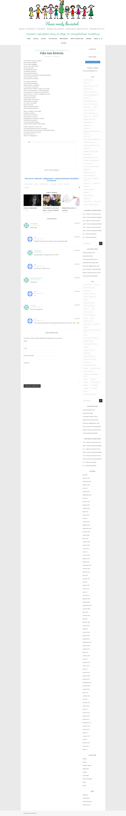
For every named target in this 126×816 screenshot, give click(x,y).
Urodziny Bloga (89, 189)
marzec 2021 (86, 588)
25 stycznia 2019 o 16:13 (35, 279)
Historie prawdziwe (29, 184)
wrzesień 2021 (86, 568)
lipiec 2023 (85, 511)
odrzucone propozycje (91, 145)
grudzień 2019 (86, 635)
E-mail (25, 348)
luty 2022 (85, 552)
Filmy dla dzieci (89, 110)
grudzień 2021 (86, 558)
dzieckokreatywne (90, 101)
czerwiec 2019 (86, 655)
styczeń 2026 (86, 478)
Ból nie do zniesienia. (30, 208)
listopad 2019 (86, 639)
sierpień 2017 (86, 729)
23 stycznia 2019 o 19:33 (35, 225)
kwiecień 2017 (86, 742)
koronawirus (89, 122)
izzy (27, 187)
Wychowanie (66, 184)
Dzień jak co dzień (90, 104)
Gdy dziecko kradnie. (88, 256)
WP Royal (34, 813)
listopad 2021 (86, 562)
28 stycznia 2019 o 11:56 (39, 293)
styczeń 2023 (86, 521)
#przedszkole (89, 79)
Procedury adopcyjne (91, 160)
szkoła (87, 183)
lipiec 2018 (85, 692)
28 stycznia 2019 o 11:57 (39, 320)
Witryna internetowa (29, 355)
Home (28, 38)
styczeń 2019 (86, 672)
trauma (87, 186)
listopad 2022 (86, 525)
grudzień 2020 (86, 598)
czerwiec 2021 (86, 578)
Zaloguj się (85, 794)
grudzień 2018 (86, 675)
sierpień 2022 (86, 535)
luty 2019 (85, 669)
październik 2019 (87, 642)
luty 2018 (85, 709)
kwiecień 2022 (86, 545)
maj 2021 (85, 582)
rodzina (87, 169)
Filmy (95, 107)
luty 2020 (85, 629)
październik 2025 (87, 481)
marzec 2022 (86, 548)
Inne (95, 116)
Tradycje (96, 183)
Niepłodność (64, 38)
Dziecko (43, 38)
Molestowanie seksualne (92, 139)
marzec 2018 (86, 706)
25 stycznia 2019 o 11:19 (39, 252)
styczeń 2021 (86, 595)
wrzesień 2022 (86, 531)
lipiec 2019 (85, 652)
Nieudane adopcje (90, 142)
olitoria (32, 305)
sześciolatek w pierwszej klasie (91, 179)
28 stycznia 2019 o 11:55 (39, 266)
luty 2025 (85, 488)
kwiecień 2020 (86, 622)
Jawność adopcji (90, 119)
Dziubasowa (34, 223)
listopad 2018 (86, 679)
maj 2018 (85, 699)
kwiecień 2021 (86, 585)
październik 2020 (87, 605)
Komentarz (26, 362)
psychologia (88, 163)
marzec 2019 (86, 665)
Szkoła (84, 782)
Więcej (96, 38)
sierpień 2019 (86, 649)
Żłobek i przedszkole (91, 204)
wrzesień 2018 (86, 686)
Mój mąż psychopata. (91, 234)
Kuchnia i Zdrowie (87, 765)
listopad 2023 (86, 505)
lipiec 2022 (85, 538)
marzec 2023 (86, 515)
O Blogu (63, 43)
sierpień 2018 (86, 689)
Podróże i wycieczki (91, 151)
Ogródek (87, 148)
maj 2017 (85, 739)
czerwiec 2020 (86, 615)
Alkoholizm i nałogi (90, 92)
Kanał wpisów (86, 798)
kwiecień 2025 (86, 485)
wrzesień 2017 (86, 726)
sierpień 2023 (86, 508)
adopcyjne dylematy (91, 86)
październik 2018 (87, 682)
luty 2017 (85, 749)
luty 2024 (85, 498)
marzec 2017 (86, 746)
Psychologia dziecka (44, 184)
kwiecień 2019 (86, 662)
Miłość (36, 184)
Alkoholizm (88, 88)
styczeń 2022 (86, 555)
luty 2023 (85, 518)
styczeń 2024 (86, 501)
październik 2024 (87, 495)
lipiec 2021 (85, 575)
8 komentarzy (56, 56)
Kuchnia (87, 128)
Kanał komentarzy (87, 801)
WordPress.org (86, 805)
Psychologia (53, 38)
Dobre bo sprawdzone (91, 95)
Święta (60, 184)
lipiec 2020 (85, 612)
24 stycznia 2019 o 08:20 (39, 238)
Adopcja (35, 38)
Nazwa (25, 341)
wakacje (87, 192)
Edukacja (87, 107)
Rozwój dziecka (53, 184)
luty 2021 (85, 592)
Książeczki (88, 125)
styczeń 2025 (86, 491)
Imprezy (87, 116)
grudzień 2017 (86, 716)
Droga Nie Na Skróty (36, 278)
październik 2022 (87, 528)
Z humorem (88, 201)
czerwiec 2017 (86, 736)
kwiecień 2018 (86, 702)
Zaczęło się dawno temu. (89, 252)
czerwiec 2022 (86, 541)
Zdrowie (88, 38)
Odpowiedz (77, 223)
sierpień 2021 (86, 572)
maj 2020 (85, 619)
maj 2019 (85, 659)
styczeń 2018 (86, 712)
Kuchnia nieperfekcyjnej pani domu (92, 132)
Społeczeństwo (89, 175)
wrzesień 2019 (86, 645)
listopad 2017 (86, 719)
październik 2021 (87, 565)
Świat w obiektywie (77, 38)
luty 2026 (85, 475)
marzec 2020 (86, 625)
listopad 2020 (86, 602)
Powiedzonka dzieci (90, 157)
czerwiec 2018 (86, 696)
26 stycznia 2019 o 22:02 (35, 307)
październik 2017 (87, 722)
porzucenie (88, 154)
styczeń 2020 (86, 632)
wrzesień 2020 (86, 608)
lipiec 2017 (85, 732)
